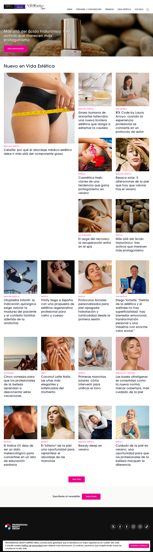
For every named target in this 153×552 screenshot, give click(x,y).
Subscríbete (91, 497)
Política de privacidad (32, 546)
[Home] (14, 7)
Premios (109, 10)
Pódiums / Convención (88, 10)
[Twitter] (113, 526)
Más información (16, 49)
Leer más (76, 479)
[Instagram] (133, 526)
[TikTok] (146, 526)
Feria (69, 10)
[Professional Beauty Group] (16, 526)
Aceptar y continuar (139, 546)
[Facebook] (120, 526)
